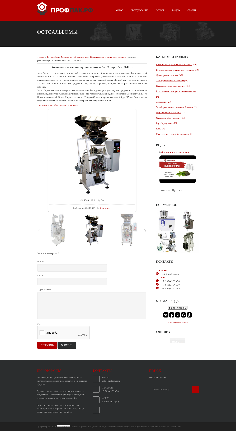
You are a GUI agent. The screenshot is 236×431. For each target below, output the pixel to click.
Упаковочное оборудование (74, 57)
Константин (105, 208)
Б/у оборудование (165, 123)
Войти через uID (177, 307)
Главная (40, 57)
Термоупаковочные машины (170, 80)
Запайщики (161, 102)
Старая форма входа (178, 322)
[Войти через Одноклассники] (189, 315)
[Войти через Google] (183, 315)
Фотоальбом (53, 57)
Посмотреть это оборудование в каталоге (58, 105)
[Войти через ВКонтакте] (165, 315)
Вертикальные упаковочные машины (108, 57)
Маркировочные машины (168, 112)
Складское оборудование (168, 118)
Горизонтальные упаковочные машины (175, 70)
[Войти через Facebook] (171, 315)
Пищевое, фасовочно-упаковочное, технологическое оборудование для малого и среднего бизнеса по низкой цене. (126, 426)
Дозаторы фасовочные (167, 75)
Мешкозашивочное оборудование (172, 134)
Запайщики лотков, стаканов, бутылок (174, 107)
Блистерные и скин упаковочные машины (176, 91)
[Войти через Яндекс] (177, 315)
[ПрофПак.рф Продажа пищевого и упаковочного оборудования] (65, 13)
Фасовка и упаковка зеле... (176, 152)
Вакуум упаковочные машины (171, 86)
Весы (158, 128)
